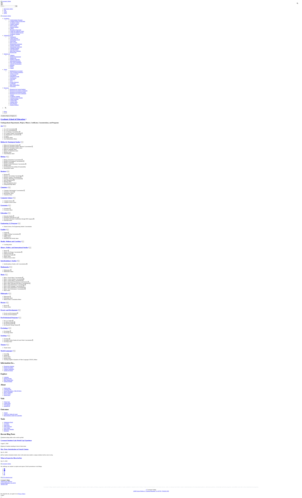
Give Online (7, 428)
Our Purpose (13, 78)
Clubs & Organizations (15, 63)
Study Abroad (13, 25)
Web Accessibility (8, 392)
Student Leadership (15, 59)
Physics (3, 302)
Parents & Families (8, 367)
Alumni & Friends (8, 370)
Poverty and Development (9, 310)
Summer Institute (14, 27)
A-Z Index (6, 423)
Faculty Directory (14, 82)
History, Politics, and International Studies (14, 247)
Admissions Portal (8, 422)
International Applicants (16, 47)
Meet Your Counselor (15, 51)
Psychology (4, 328)
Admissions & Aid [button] (8, 35)
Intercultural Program (15, 61)
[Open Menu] (2, 3)
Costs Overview (14, 38)
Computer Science (7, 198)
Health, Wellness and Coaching (11, 241)
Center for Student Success (16, 32)
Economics (4, 205)
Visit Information (14, 49)
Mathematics (5, 267)
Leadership (13, 83)
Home (5, 111)
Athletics (12, 55)
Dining (12, 66)
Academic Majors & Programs (8, 115)
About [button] (5, 69)
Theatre (3, 345)
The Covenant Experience (16, 72)
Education (4, 213)
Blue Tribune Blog (14, 85)
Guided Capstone (14, 24)
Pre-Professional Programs (9, 317)
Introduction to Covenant (16, 71)
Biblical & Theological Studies (10, 142)
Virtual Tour (7, 402)
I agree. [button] (2, 495)
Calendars (6, 377)
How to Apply (13, 42)
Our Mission (13, 75)
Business (3, 171)
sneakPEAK (7, 406)
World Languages (7, 351)
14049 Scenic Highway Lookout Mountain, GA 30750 (8, 482)
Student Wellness (14, 105)
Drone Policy (7, 395)
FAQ (11, 80)
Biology (3, 156)
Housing (12, 65)
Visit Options (7, 404)
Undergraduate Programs (16, 20)
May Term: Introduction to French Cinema (14, 449)
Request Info (13, 52)
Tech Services (13, 103)
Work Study (13, 41)
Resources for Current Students (18, 89)
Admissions (13, 37)
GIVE (5, 13)
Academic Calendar (15, 34)
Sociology (4, 335)
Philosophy (4, 293)
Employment (7, 388)
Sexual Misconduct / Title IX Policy (13, 391)
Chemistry (4, 187)
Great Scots (7, 425)
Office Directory (8, 426)
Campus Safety (14, 102)
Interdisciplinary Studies (9, 261)
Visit (5, 10)
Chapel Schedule (14, 99)
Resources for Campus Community (19, 90)
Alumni (12, 95)
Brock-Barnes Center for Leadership (13, 415)
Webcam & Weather (9, 429)
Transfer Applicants (15, 45)
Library (12, 28)
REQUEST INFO (8, 9)
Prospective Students (9, 366)
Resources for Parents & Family (18, 92)
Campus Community (9, 369)
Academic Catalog (14, 22)
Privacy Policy (7, 393)
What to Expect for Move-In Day (11, 458)
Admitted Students (14, 48)
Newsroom (13, 86)
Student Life (13, 58)
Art (2, 126)
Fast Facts (12, 79)
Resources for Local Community (18, 93)
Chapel (12, 68)
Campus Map (13, 100)
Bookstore (6, 430)
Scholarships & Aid (15, 39)
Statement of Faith (14, 76)
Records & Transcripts (15, 30)
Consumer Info (7, 389)
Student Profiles (8, 378)
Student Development (15, 56)
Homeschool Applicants (16, 44)
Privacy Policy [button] (21, 493)
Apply (5, 11)
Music (3, 274)
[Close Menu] (2, 4)
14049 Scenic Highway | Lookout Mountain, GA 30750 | (147, 491)
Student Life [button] (7, 54)
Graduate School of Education (17, 21)
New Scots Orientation (15, 62)
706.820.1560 (4, 484)
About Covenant (14, 73)
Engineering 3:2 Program (9, 223)
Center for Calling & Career (17, 31)
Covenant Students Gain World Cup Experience (16, 440)
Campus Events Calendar (16, 97)
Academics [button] (6, 18)
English (3, 229)
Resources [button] (6, 88)
